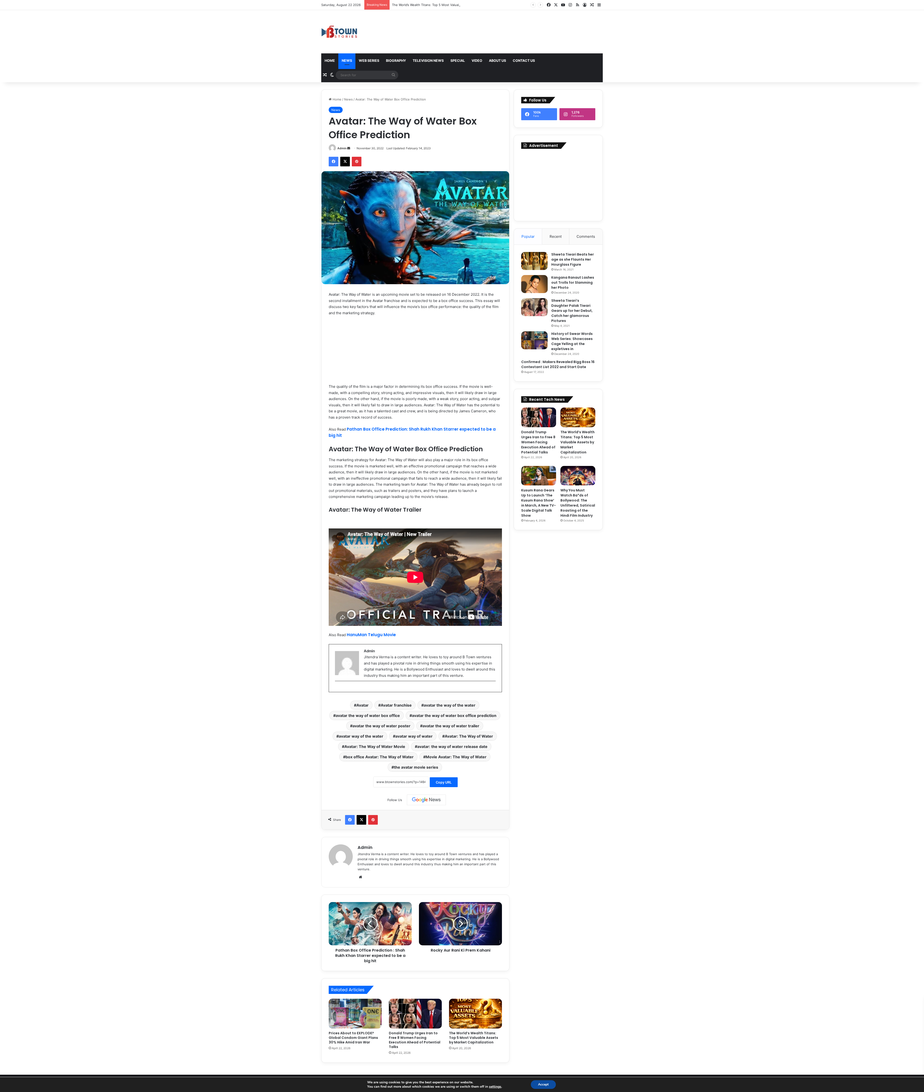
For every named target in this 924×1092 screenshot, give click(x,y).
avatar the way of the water (449, 705)
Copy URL (444, 782)
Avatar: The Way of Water (469, 736)
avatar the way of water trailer (451, 725)
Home (330, 60)
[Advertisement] (558, 184)
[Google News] (426, 800)
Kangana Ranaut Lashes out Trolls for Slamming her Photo (572, 282)
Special (457, 60)
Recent (556, 236)
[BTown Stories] (339, 32)
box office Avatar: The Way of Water (380, 756)
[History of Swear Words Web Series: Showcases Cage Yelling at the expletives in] (534, 340)
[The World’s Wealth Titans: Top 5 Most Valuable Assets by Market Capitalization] (475, 1014)
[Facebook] (333, 161)
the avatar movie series (416, 767)
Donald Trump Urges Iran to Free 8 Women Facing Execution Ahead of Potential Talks (414, 1040)
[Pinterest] (356, 161)
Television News (428, 60)
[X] (345, 161)
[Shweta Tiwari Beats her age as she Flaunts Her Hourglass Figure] (534, 261)
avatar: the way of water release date (452, 746)
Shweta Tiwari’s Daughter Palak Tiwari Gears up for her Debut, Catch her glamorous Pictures (572, 310)
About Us (497, 60)
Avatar (362, 705)
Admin (341, 148)
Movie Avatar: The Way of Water (456, 756)
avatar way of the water (361, 736)
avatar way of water (414, 736)
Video (477, 60)
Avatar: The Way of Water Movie (374, 746)
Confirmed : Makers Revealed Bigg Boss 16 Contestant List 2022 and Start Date (558, 364)
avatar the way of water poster (382, 725)
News (347, 60)
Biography (396, 60)
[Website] (360, 877)
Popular (528, 236)
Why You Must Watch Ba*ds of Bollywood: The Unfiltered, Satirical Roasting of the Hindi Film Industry (577, 503)
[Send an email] (348, 148)
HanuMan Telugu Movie (371, 635)
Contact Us (524, 60)
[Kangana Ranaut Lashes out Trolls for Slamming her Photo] (534, 284)
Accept (543, 1084)
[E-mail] (337, 689)
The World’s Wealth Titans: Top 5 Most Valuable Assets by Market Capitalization (451, 5)
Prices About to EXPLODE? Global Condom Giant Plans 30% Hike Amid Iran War (353, 1038)
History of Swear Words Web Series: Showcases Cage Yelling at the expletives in (572, 341)
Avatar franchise (396, 705)
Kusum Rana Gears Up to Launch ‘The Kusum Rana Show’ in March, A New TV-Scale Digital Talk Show (538, 503)
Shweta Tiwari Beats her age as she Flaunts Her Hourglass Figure (572, 259)
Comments (586, 236)
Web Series (369, 60)
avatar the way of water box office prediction (454, 715)
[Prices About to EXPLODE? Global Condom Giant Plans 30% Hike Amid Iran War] (355, 1014)
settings (495, 1087)
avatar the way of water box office (368, 715)
